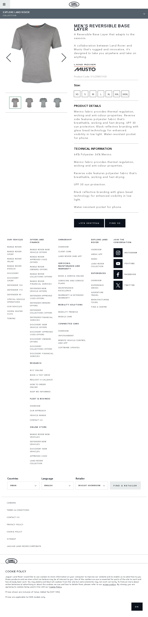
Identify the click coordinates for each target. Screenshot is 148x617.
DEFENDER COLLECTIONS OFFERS (41, 311)
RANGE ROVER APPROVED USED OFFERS (38, 259)
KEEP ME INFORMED (40, 391)
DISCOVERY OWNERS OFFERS (40, 340)
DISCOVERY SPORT (13, 279)
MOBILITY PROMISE (68, 312)
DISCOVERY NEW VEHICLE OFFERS (38, 325)
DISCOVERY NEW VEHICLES (38, 450)
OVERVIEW (35, 406)
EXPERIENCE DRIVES (97, 286)
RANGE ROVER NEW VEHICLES (40, 435)
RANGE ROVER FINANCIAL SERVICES (41, 282)
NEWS (94, 259)
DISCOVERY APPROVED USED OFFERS (41, 333)
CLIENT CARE (64, 251)
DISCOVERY (13, 273)
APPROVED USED (38, 456)
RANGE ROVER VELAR (14, 260)
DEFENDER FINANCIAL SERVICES (41, 318)
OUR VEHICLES (14, 306)
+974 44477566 (89, 223)
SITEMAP (11, 539)
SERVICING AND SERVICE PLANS (71, 282)
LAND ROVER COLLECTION (36, 462)
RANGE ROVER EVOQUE (14, 267)
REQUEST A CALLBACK (41, 379)
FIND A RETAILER (125, 485)
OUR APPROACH (38, 410)
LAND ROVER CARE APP (70, 256)
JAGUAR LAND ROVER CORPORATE (24, 546)
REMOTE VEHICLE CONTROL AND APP (72, 341)
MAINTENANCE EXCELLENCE (65, 289)
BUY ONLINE (36, 370)
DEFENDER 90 (14, 294)
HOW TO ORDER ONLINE (38, 385)
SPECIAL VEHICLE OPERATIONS (16, 300)
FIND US (115, 223)
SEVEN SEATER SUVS (15, 312)
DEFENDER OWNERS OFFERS (40, 304)
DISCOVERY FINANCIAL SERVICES (41, 354)
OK (137, 606)
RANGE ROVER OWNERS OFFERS (39, 268)
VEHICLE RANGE (38, 415)
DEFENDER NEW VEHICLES (38, 442)
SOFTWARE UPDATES (69, 347)
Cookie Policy (55, 587)
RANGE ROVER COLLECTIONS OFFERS (41, 275)
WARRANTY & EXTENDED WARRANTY (71, 296)
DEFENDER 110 (15, 290)
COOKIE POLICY (14, 531)
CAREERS (11, 502)
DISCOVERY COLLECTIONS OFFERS (41, 347)
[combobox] (23, 486)
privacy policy (109, 584)
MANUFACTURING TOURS (100, 301)
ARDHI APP (96, 254)
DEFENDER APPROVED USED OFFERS (41, 297)
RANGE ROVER (14, 246)
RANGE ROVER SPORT (14, 252)
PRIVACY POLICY (15, 524)
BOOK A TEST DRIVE (40, 375)
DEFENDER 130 (15, 285)
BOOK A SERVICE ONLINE (71, 276)
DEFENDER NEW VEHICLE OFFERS (38, 289)
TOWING (11, 318)
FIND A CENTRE (99, 307)
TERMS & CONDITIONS (18, 510)
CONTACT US (36, 420)
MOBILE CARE (65, 316)
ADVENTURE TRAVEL (97, 293)
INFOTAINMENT (66, 335)
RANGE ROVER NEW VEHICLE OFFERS (40, 250)
